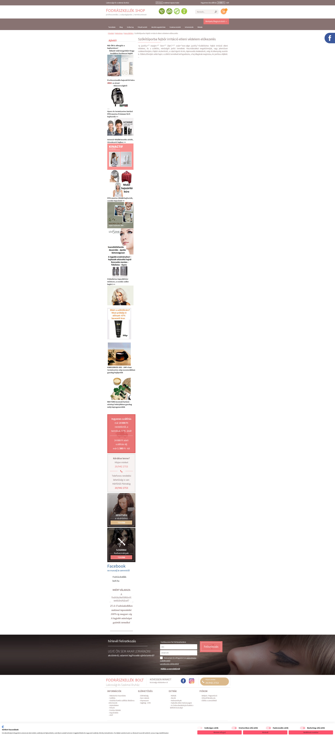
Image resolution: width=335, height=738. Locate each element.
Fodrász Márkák (115, 710)
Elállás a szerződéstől (170, 669)
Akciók (173, 698)
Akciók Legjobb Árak (158, 27)
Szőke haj (130, 27)
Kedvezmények (176, 700)
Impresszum (144, 700)
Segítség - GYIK (145, 703)
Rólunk (112, 708)
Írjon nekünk (144, 698)
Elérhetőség (144, 696)
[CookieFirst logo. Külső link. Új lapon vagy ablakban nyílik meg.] (3, 727)
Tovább (121, 522)
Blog (121, 27)
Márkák (200, 27)
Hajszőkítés (128, 33)
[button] (216, 21)
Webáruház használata (118, 696)
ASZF (111, 715)
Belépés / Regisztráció (209, 696)
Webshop (119, 33)
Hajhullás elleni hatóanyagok (181, 703)
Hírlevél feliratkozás (208, 698)
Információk (189, 27)
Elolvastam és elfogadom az (178, 659)
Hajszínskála (114, 713)
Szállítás (112, 698)
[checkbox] (200, 728)
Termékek (111, 27)
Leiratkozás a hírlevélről (169, 664)
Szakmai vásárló (175, 27)
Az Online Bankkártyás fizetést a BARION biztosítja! (181, 706)
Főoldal (111, 33)
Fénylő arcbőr (142, 27)
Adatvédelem (114, 705)
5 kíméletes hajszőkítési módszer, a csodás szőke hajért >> (118, 281)
